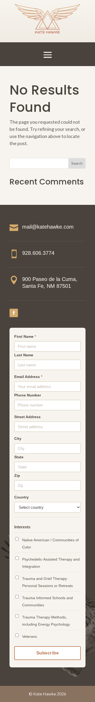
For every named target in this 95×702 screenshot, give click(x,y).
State (18, 457)
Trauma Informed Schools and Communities (47, 601)
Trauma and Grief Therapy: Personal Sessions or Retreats (47, 582)
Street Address (27, 417)
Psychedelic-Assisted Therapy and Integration (51, 563)
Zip (17, 476)
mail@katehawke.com (48, 227)
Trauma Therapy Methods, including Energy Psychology (46, 620)
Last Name (23, 355)
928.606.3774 (38, 253)
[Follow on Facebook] (14, 313)
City (17, 439)
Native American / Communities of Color (50, 543)
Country (21, 497)
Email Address (28, 377)
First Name (25, 337)
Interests (22, 527)
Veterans (29, 636)
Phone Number (27, 395)
